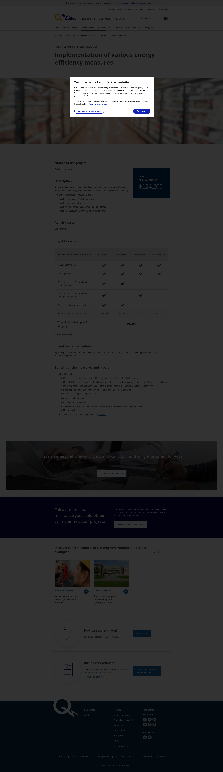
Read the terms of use (98, 104)
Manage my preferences (89, 111)
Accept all (142, 111)
